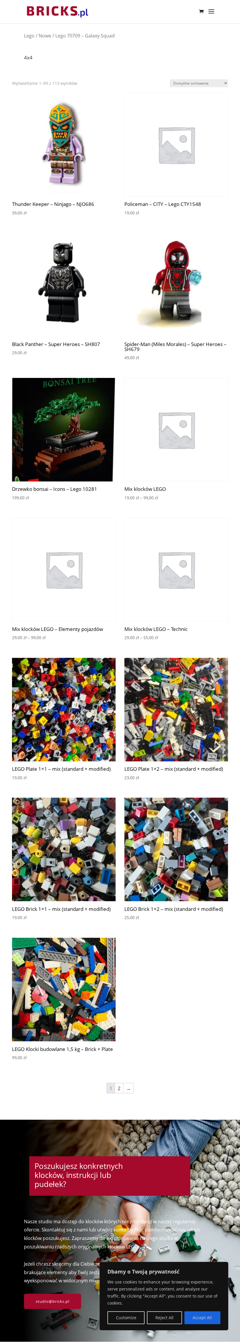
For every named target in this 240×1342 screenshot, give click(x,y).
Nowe (45, 35)
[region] (164, 1296)
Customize (126, 1317)
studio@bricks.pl (52, 1301)
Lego (29, 35)
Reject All (164, 1317)
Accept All (202, 1317)
